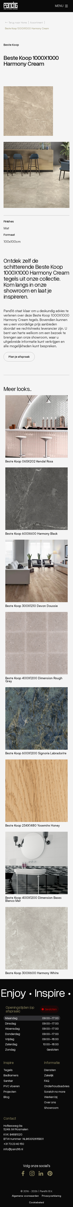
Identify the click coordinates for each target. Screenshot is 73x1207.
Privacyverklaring (51, 1195)
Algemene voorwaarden (25, 1195)
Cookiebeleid (36, 1202)
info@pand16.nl (13, 1149)
